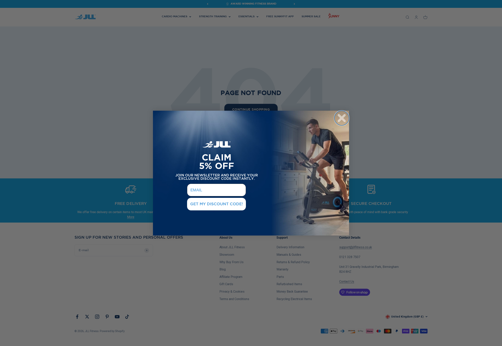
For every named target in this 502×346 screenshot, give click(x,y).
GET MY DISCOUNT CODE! (216, 204)
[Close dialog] (341, 118)
